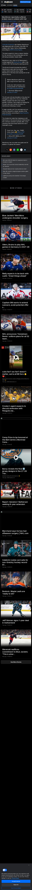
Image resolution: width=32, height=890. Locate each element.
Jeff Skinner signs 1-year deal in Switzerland (15, 621)
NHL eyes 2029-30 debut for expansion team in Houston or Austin (15, 161)
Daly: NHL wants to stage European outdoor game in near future (15, 172)
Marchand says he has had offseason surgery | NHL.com (15, 532)
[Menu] (2, 2)
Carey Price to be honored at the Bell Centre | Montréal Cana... (15, 439)
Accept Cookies (16, 881)
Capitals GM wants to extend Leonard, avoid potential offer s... (15, 304)
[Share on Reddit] (10, 150)
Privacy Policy (15, 878)
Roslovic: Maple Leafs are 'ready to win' (13, 592)
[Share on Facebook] (14, 150)
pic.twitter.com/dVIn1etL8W (15, 88)
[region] (16, 876)
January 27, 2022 (12, 92)
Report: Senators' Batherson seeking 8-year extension (15, 503)
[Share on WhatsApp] (18, 150)
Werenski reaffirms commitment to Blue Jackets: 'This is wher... (15, 651)
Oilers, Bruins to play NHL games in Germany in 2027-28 (15, 245)
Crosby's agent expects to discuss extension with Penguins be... (14, 408)
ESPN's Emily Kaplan (16, 50)
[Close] (28, 865)
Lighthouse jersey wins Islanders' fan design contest (14, 176)
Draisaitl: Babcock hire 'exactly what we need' (15, 168)
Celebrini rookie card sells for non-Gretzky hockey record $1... (15, 562)
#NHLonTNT (20, 132)
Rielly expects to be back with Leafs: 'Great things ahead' (15, 274)
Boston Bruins (18, 62)
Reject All (16, 884)
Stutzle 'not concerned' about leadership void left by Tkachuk (15, 165)
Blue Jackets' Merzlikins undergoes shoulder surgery (15, 216)
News (15, 5)
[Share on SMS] (25, 150)
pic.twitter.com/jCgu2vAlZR (15, 134)
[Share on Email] (21, 150)
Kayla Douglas (13, 21)
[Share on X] (7, 150)
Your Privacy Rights (16, 888)
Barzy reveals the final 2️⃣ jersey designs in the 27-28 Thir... (14, 471)
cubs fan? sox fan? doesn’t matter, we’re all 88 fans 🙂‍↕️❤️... (14, 374)
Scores (10, 5)
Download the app (25, 2)
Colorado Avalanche (8, 44)
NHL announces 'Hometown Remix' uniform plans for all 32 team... (15, 336)
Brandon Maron (5, 21)
